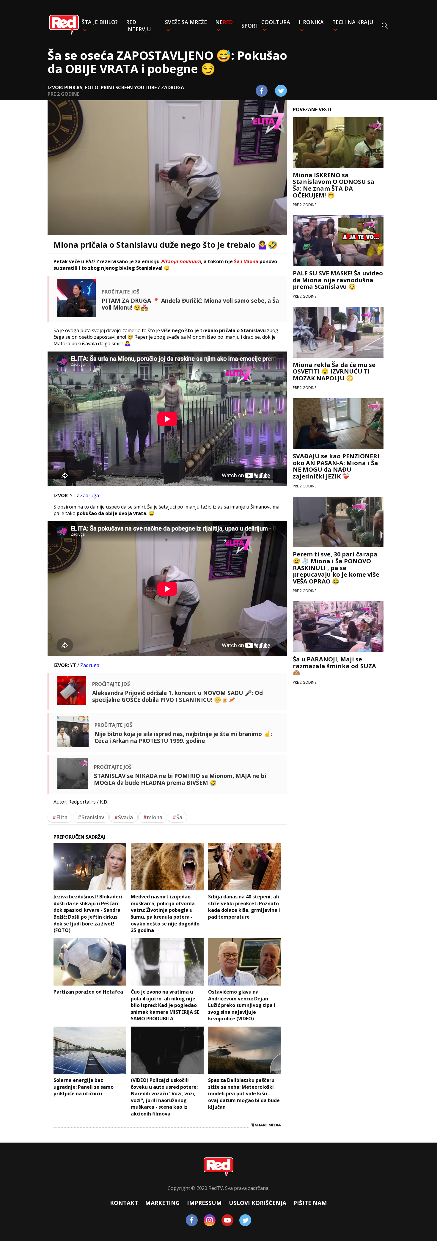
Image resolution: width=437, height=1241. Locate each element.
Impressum (204, 1203)
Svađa (123, 817)
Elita (59, 817)
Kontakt (124, 1203)
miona (152, 817)
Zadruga (89, 495)
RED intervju (138, 25)
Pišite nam (310, 1203)
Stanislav (91, 817)
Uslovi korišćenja (257, 1203)
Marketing (162, 1203)
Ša (177, 817)
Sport (249, 25)
